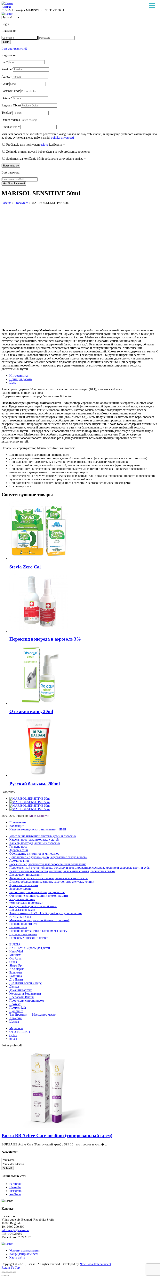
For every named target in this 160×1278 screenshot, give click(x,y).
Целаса (14, 1021)
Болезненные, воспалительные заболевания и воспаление (47, 864)
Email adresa (11, 127)
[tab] (83, 375)
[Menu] (152, 6)
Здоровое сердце (20, 888)
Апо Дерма (16, 969)
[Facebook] (29, 798)
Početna (6, 202)
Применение (17, 822)
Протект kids (17, 1007)
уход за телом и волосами (26, 902)
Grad (5, 83)
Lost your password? (14, 48)
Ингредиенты (18, 375)
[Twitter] (29, 802)
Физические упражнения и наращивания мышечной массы (48, 878)
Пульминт (16, 1011)
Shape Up (15, 965)
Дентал (14, 986)
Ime (5, 62)
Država (7, 98)
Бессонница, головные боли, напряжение (37, 892)
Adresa (7, 76)
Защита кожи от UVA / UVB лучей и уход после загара (45, 913)
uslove (44, 144)
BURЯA (14, 944)
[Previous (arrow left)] (3, 1275)
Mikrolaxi (15, 955)
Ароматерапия (19, 860)
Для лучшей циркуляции (25, 874)
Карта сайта (17, 1257)
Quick (13, 962)
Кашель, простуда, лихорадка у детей (34, 839)
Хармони (15, 1018)
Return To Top (11, 1267)
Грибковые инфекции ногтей (28, 937)
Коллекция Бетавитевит (25, 993)
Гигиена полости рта (23, 923)
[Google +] (29, 805)
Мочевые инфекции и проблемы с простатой (39, 920)
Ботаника (15, 976)
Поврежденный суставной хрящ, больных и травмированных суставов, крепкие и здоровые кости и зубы (79, 867)
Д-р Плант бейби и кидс (25, 983)
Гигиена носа (18, 846)
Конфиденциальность (23, 1254)
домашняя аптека (20, 990)
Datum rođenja (11, 119)
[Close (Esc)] (3, 1272)
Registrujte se (11, 165)
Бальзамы (15, 972)
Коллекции (16, 826)
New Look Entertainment (95, 1264)
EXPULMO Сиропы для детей (29, 948)
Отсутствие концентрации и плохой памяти (38, 895)
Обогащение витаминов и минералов (34, 853)
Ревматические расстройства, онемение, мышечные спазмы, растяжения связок (62, 871)
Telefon (7, 112)
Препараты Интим (21, 997)
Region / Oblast (11, 105)
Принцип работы (20, 379)
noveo (13, 1038)
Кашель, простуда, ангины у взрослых (34, 843)
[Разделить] (7, 1272)
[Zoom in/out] (14, 1272)
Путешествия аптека (23, 934)
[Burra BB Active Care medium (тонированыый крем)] (48, 1127)
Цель (12, 382)
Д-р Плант (16, 979)
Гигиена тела (18, 927)
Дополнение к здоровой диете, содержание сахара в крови (48, 857)
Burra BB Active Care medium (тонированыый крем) (57, 1135)
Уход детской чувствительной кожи (33, 906)
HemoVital (16, 951)
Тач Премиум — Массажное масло (32, 1014)
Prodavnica (21, 202)
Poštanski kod (11, 91)
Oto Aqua (15, 958)
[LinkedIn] (29, 809)
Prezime (7, 69)
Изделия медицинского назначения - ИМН (37, 829)
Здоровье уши (18, 850)
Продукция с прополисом (26, 1000)
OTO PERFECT (19, 1031)
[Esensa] (7, 3)
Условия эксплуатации (24, 1250)
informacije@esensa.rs (15, 1230)
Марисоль (16, 1028)
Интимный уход (20, 916)
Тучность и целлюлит (23, 885)
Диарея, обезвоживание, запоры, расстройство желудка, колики (51, 881)
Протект (14, 1004)
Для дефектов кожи (22, 909)
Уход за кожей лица (22, 899)
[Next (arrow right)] (7, 1275)
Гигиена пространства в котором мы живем (38, 930)
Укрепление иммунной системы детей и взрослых (42, 836)
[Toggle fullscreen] (10, 1272)
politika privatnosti (62, 137)
